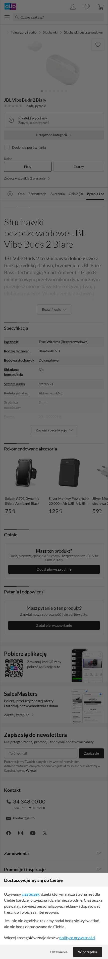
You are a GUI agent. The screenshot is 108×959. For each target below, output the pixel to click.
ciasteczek (30, 894)
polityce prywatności (77, 937)
